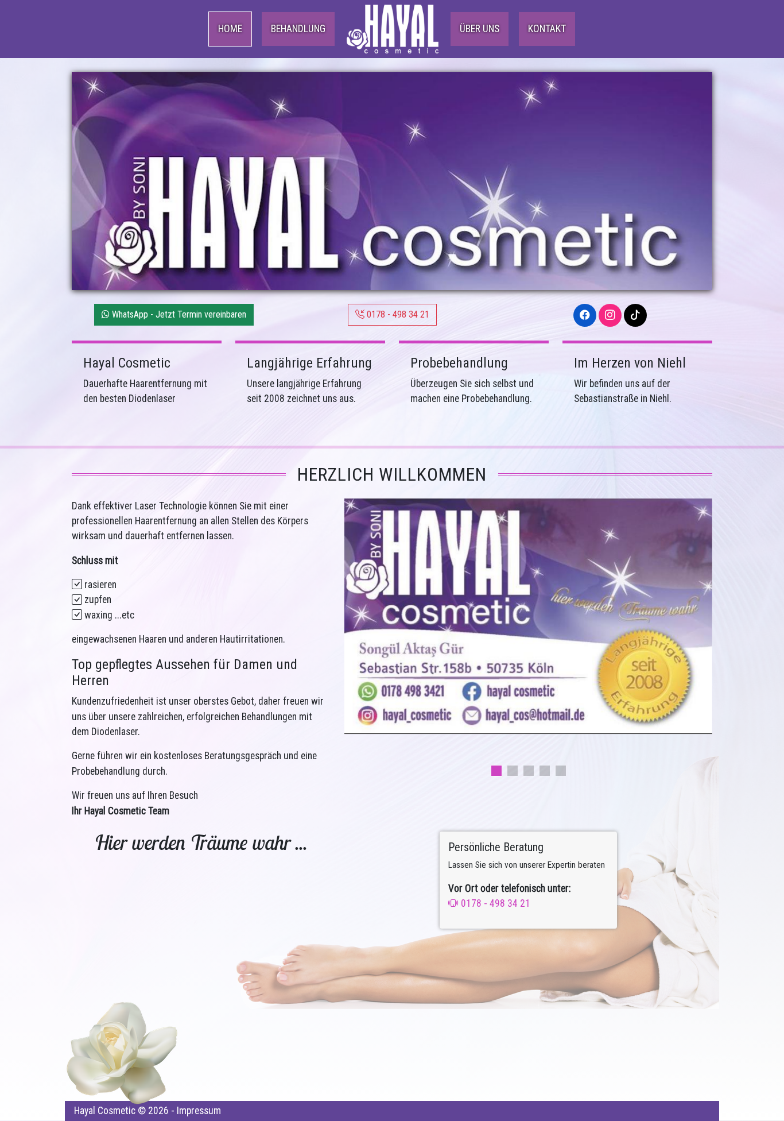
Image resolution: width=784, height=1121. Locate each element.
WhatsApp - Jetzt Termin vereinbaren (178, 314)
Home (230, 28)
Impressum (199, 1110)
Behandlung (298, 28)
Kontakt (547, 28)
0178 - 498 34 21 (396, 314)
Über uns (479, 28)
